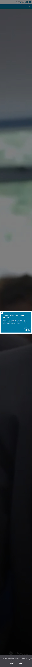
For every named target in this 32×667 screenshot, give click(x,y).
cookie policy (27, 660)
